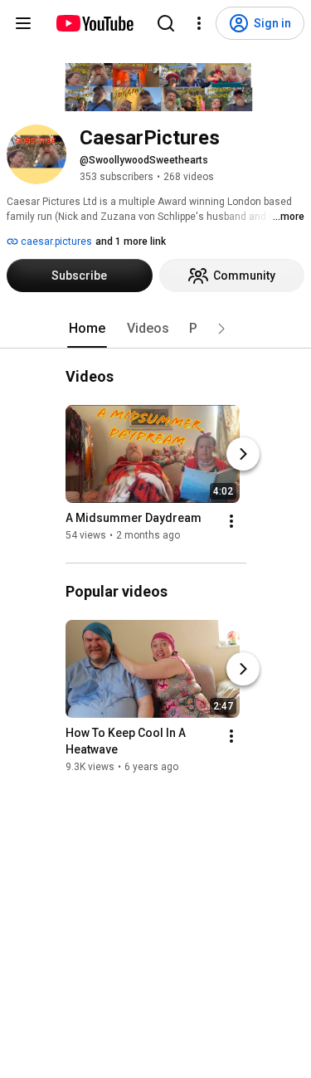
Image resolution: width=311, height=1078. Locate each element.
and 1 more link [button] (130, 241)
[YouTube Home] (94, 23)
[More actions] (231, 521)
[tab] (87, 329)
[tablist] (156, 329)
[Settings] (199, 23)
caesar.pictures (55, 241)
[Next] (243, 454)
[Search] (166, 23)
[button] (221, 329)
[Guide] (23, 23)
